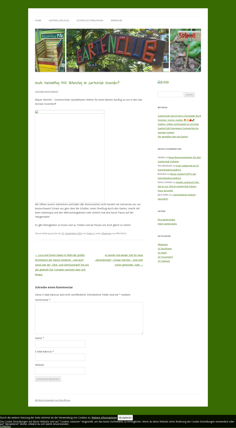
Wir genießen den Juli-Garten (173, 136)
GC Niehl (162, 252)
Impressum (116, 20)
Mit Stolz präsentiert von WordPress (52, 400)
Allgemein (106, 233)
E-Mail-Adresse (44, 351)
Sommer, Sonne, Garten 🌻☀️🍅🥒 (176, 120)
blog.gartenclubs (166, 219)
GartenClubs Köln (59, 20)
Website (39, 364)
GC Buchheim (165, 248)
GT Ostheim (164, 261)
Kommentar (43, 299)
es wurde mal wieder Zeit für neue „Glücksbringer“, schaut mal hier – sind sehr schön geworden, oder (119, 259)
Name (39, 338)
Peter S (91, 233)
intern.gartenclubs (167, 223)
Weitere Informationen (104, 417)
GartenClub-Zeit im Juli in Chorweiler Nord (179, 115)
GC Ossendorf (165, 256)
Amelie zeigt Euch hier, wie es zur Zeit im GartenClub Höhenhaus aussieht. (178, 186)
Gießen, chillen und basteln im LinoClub (178, 124)
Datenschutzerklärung (90, 20)
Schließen (5, 426)
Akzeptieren (125, 417)
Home (38, 20)
